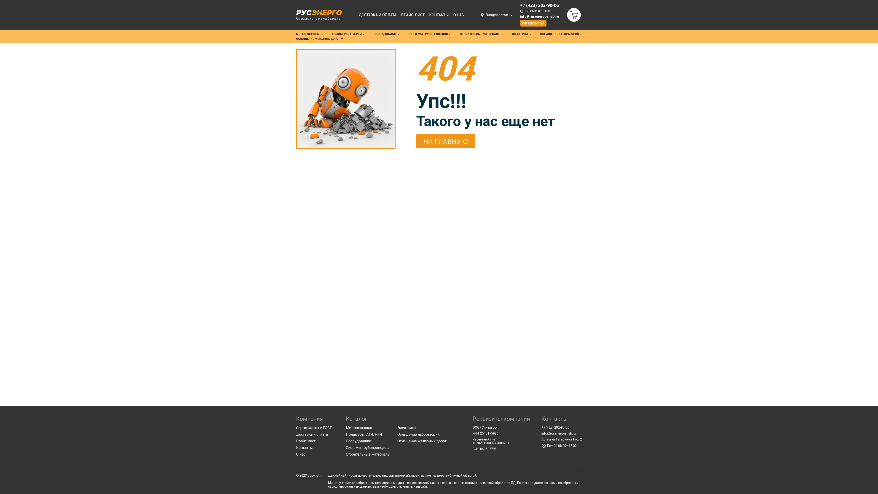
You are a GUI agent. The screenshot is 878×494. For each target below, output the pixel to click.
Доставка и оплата (377, 15)
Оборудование (385, 34)
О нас (458, 15)
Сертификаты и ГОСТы (315, 428)
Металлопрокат (308, 34)
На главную (445, 141)
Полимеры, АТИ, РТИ (347, 34)
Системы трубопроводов (428, 34)
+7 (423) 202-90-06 (555, 427)
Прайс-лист (413, 15)
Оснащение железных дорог (318, 38)
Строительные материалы (480, 34)
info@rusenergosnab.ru (539, 16)
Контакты (439, 15)
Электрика (520, 34)
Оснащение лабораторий (559, 34)
